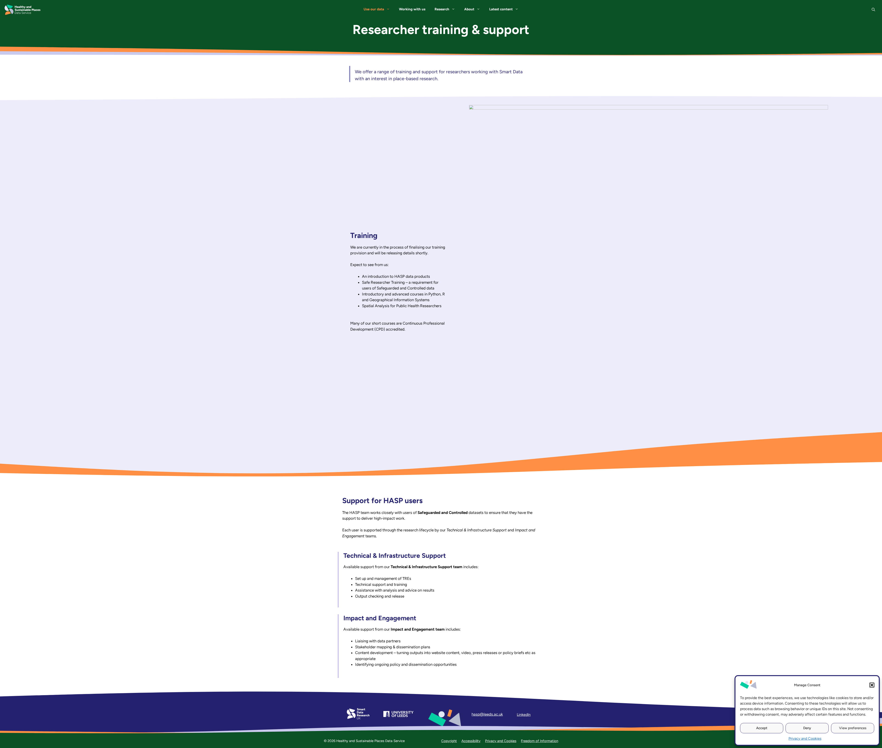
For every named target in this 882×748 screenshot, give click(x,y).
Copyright (449, 741)
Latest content (501, 9)
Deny (807, 728)
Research (442, 9)
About (469, 9)
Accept (761, 728)
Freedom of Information (539, 741)
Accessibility (471, 741)
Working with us (412, 9)
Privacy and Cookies (805, 738)
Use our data (374, 9)
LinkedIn (524, 714)
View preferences (852, 728)
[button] (872, 685)
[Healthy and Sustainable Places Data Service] (22, 9)
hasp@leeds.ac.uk (487, 714)
